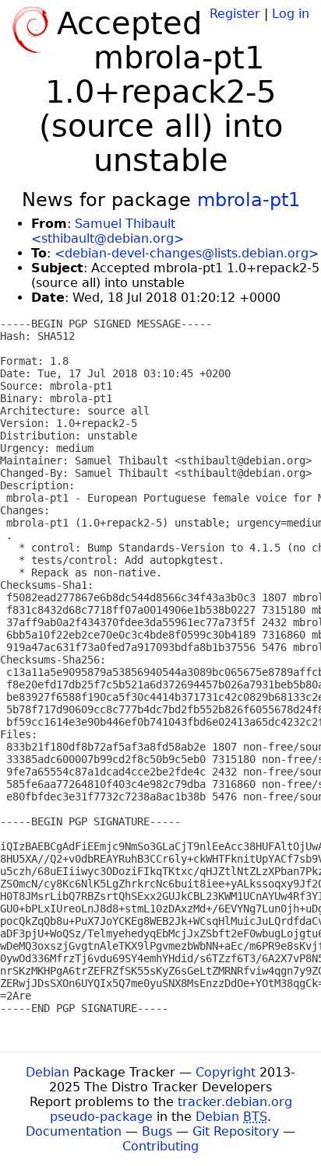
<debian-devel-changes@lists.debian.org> (187, 253)
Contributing (160, 1146)
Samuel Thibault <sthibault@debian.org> (107, 231)
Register (235, 13)
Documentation (74, 1131)
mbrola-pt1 (248, 200)
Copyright (226, 1072)
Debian (47, 1072)
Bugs (157, 1131)
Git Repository (235, 1131)
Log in (290, 13)
